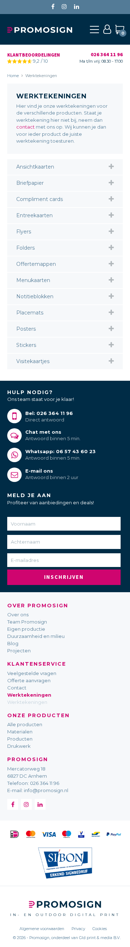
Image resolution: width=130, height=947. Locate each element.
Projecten (19, 650)
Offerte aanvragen (29, 680)
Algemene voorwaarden (42, 928)
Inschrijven (64, 576)
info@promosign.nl (46, 790)
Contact (16, 688)
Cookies (99, 928)
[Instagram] (64, 7)
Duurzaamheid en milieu (36, 636)
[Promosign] (39, 29)
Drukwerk (19, 746)
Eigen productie (26, 629)
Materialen (19, 731)
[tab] (65, 167)
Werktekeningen (29, 695)
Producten (19, 739)
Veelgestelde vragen (31, 673)
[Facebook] (53, 7)
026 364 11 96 (44, 783)
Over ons (18, 614)
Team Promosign (27, 622)
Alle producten (24, 724)
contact (25, 127)
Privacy (78, 928)
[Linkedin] (76, 7)
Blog (12, 643)
